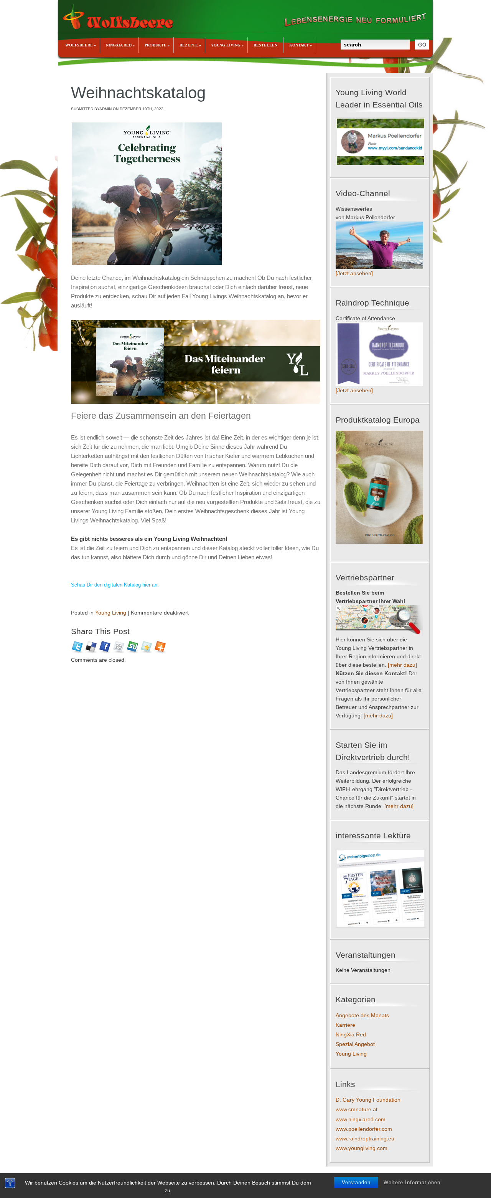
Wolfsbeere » (80, 45)
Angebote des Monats (362, 1015)
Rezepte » (190, 45)
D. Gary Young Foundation (368, 1100)
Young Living (110, 613)
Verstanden (356, 1182)
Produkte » (157, 45)
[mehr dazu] (402, 665)
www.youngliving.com (361, 1148)
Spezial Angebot (355, 1044)
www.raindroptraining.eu (365, 1138)
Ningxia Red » (120, 45)
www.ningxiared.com (361, 1119)
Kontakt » (300, 45)
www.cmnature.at (356, 1109)
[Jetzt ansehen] (354, 273)
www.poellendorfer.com (364, 1129)
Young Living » (227, 45)
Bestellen (265, 45)
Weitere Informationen (412, 1182)
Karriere (345, 1025)
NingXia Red (351, 1034)
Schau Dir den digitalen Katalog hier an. (115, 585)
